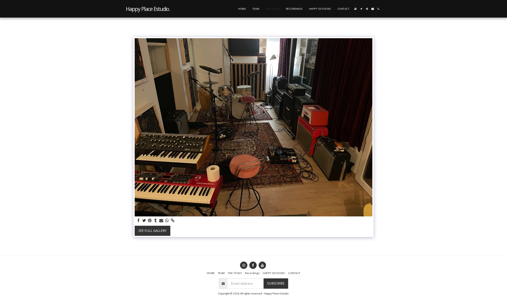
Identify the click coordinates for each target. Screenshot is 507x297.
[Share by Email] (161, 220)
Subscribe (275, 283)
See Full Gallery (152, 230)
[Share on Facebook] (138, 220)
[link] (173, 220)
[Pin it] (150, 220)
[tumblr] (155, 220)
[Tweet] (144, 220)
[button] (361, 9)
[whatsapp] (167, 220)
